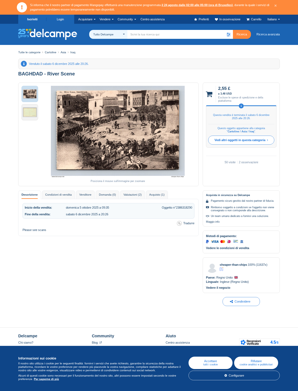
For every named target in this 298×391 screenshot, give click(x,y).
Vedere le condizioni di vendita (227, 248)
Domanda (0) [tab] (107, 194)
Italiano (272, 19)
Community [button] (125, 19)
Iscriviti (32, 19)
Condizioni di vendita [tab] (58, 194)
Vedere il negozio (218, 287)
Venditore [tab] (85, 194)
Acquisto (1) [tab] (157, 194)
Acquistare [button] (85, 19)
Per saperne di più (46, 379)
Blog (95, 342)
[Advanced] (222, 269)
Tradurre (188, 223)
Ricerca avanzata (268, 34)
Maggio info (213, 221)
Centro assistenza (178, 342)
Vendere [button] (105, 19)
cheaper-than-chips (233, 264)
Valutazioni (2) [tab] (132, 194)
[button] (228, 34)
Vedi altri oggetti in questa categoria (239, 140)
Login (60, 19)
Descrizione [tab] (29, 194)
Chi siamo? (25, 342)
